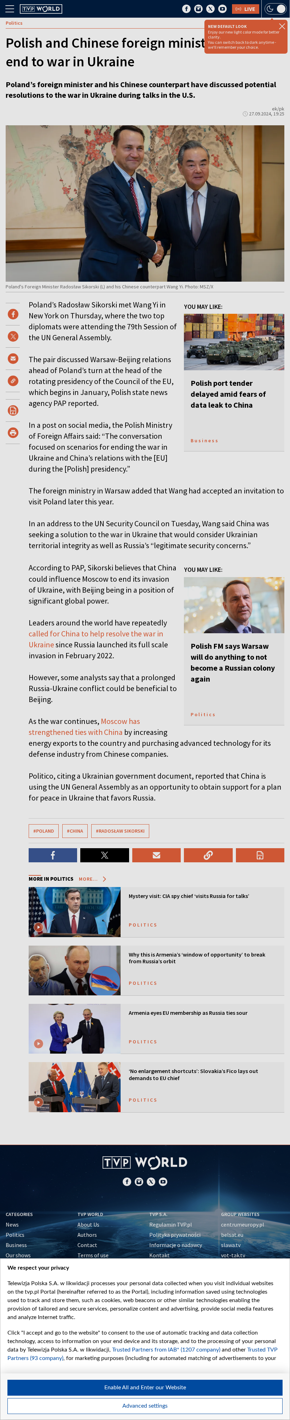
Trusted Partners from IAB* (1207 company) (166, 1350)
